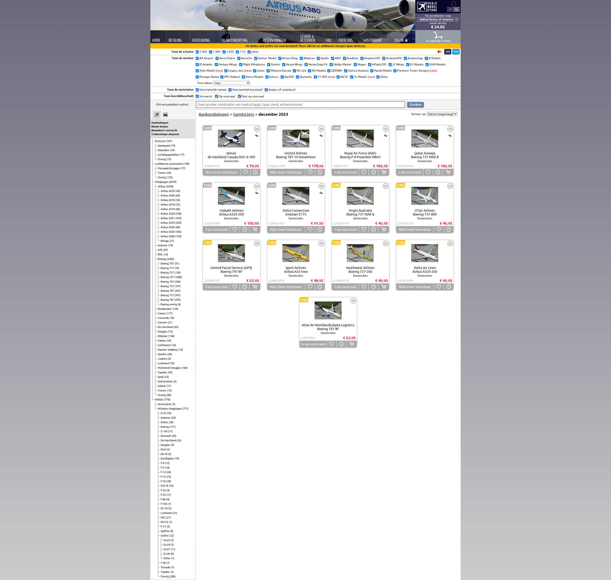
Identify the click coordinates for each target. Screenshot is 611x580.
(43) (176, 327)
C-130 (164, 431)
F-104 (164, 503)
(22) (171, 535)
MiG (163, 517)
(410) (178, 218)
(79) (170, 245)
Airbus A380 (168, 236)
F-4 (163, 463)
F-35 (163, 494)
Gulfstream (164, 345)
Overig (162, 159)
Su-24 (167, 544)
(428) (178, 222)
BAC (160, 254)
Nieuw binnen (159, 126)
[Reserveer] (255, 172)
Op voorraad (226, 96)
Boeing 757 (167, 286)
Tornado (166, 567)
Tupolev (163, 372)
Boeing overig (169, 304)
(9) (172, 444)
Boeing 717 (167, 268)
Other (167, 558)
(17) (182, 154)
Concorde (163, 317)
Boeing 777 (167, 295)
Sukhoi (162, 386)
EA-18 (164, 454)
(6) (179, 304)
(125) (170, 177)
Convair (163, 322)
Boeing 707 (167, 263)
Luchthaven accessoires (169, 163)
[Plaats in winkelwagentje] (383, 172)
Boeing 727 (167, 272)
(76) (172, 363)
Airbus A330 (168, 222)
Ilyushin (162, 354)
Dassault (166, 435)
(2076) (170, 186)
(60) (177, 195)
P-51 (164, 526)
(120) (178, 236)
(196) (186, 163)
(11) (168, 386)
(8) (168, 499)
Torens (162, 172)
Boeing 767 (167, 290)
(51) (176, 263)
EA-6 (164, 449)
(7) (168, 562)
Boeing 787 (167, 299)
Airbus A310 (168, 200)
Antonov (163, 245)
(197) (177, 286)
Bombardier (165, 308)
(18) (171, 317)
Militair (159, 399)
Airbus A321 (168, 218)
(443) (178, 231)
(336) (178, 213)
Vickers (162, 390)
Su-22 (167, 540)
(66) (169, 395)
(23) (166, 376)
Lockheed (164, 363)
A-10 (164, 413)
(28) (169, 354)
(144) (171, 336)
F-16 (163, 481)
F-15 (163, 476)
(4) (169, 358)
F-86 (163, 499)
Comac (162, 313)
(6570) (173, 181)
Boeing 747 (167, 281)
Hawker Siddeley (168, 349)
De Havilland (166, 327)
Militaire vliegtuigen (170, 408)
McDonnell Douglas (169, 367)
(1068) (178, 277)
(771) (185, 408)
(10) (176, 268)
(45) (170, 372)
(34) (177, 200)
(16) (165, 254)
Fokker (162, 340)
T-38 (163, 562)
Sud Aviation (165, 381)
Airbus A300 (168, 195)
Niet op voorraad (252, 96)
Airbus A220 (168, 191)
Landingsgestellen (169, 154)
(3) (169, 454)
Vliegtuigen (162, 181)
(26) (168, 472)
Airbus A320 (168, 213)
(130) (177, 272)
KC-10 (164, 508)
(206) (172, 576)
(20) (173, 417)
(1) (169, 503)
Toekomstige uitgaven (165, 134)
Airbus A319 (168, 209)
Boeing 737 (167, 277)
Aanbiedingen (159, 122)
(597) (177, 295)
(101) (169, 141)
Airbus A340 (168, 227)
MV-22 (165, 522)
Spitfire (165, 531)
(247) (177, 290)
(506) (177, 281)
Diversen (160, 141)
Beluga (165, 240)
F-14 (163, 472)
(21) (171, 240)
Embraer (163, 336)
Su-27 (167, 549)
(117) (169, 313)
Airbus (162, 186)
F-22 (163, 490)
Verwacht (205, 96)
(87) (165, 249)
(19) (173, 145)
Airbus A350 (168, 231)
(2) (170, 508)
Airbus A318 (168, 204)
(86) (177, 209)
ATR (160, 249)
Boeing (162, 259)
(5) (175, 381)
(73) (170, 331)
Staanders (164, 150)
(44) (177, 191)
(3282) (170, 259)
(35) (177, 204)
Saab (161, 376)
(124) (175, 308)
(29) (169, 340)
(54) (172, 150)
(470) (177, 299)
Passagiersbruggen (169, 168)
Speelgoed (164, 145)
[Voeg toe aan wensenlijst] (245, 172)
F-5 (163, 467)
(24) (179, 440)
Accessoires (165, 404)
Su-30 (167, 553)
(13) (169, 159)
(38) (168, 481)
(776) (167, 399)
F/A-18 (165, 485)
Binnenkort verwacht (164, 130)
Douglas (163, 331)
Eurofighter (167, 458)
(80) (177, 227)
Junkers (163, 358)
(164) (184, 367)
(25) (168, 476)
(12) (167, 463)
